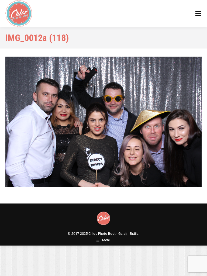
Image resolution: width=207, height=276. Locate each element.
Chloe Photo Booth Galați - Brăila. (113, 234)
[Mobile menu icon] (198, 13)
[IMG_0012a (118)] (103, 122)
